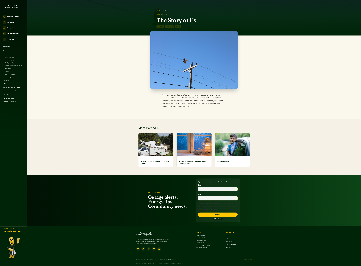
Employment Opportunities (12, 63)
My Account (7, 46)
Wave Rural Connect (9, 91)
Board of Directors (10, 74)
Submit (217, 214)
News (4, 50)
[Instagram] (148, 249)
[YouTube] (154, 249)
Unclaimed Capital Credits (11, 87)
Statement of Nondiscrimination (13, 65)
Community (169, 26)
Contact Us (6, 94)
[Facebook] (138, 249)
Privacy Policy (166, 263)
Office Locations (9, 57)
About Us (6, 54)
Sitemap (228, 247)
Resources (6, 80)
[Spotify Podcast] (159, 249)
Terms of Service (176, 263)
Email (200, 185)
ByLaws (7, 71)
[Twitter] (143, 249)
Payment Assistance (9, 101)
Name (200, 194)
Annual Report (9, 77)
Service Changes (8, 98)
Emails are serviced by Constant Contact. (207, 209)
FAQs (4, 84)
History (178, 26)
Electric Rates (8, 68)
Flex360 (250, 259)
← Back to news (161, 10)
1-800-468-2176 (11, 231)
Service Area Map (10, 60)
